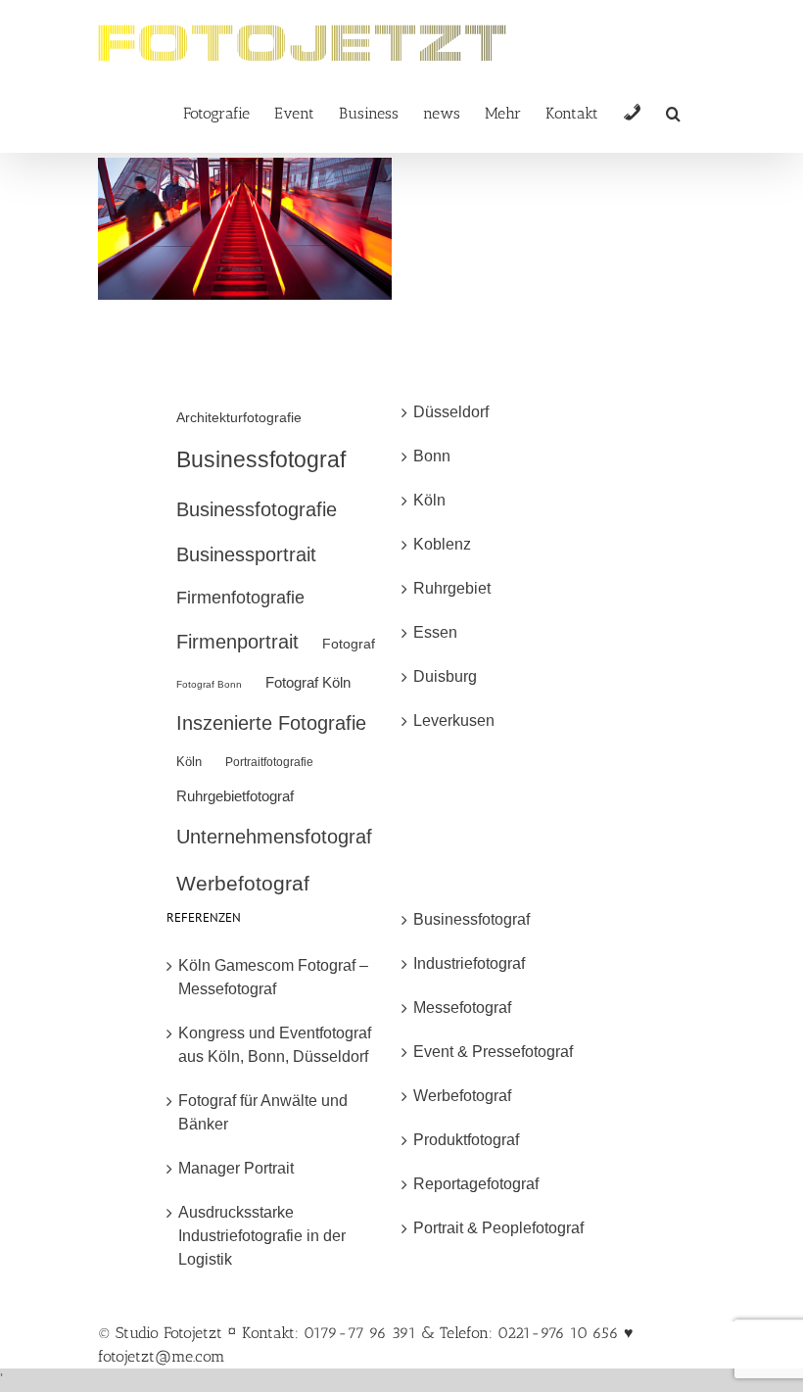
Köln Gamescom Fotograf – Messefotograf (273, 977)
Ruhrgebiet (452, 588)
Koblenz (442, 544)
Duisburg (445, 676)
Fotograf (348, 643)
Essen (435, 632)
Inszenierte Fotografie (271, 723)
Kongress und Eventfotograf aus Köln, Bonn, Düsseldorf (274, 1045)
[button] (673, 112)
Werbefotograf (242, 883)
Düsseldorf (451, 412)
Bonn (431, 456)
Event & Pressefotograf (493, 1051)
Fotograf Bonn (209, 684)
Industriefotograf (469, 963)
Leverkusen (454, 720)
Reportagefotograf (476, 1184)
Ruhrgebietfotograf (235, 796)
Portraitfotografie (269, 762)
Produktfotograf (466, 1139)
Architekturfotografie (239, 417)
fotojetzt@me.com (161, 1356)
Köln (189, 761)
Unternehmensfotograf (274, 836)
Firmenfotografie (240, 597)
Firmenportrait (237, 641)
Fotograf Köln (308, 682)
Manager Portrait (236, 1168)
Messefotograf (462, 1007)
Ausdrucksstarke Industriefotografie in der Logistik (262, 1236)
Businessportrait (246, 554)
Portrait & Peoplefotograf (498, 1228)
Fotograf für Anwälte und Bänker (263, 1112)
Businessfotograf (261, 459)
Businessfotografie (256, 509)
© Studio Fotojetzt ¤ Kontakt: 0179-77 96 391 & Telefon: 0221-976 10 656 (361, 1332)
